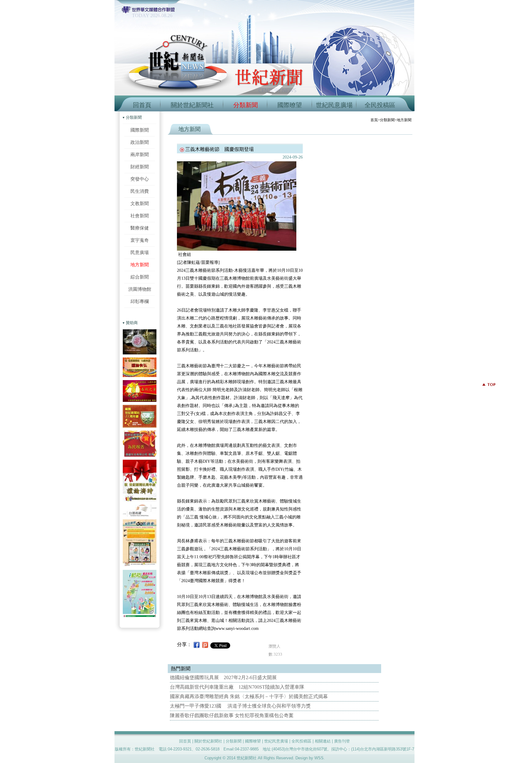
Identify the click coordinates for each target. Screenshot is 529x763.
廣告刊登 (342, 741)
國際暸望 (289, 105)
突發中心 (139, 178)
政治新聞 (139, 142)
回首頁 (142, 105)
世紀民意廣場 (334, 105)
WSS (319, 758)
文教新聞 (139, 203)
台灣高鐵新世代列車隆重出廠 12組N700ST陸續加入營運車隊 (237, 687)
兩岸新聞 (139, 154)
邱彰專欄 (139, 301)
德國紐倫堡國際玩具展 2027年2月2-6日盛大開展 (223, 677)
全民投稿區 (380, 105)
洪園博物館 (139, 289)
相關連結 (323, 741)
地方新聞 (139, 264)
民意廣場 (139, 252)
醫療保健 (139, 227)
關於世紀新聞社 (192, 105)
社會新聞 (139, 215)
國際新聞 (139, 130)
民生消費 (139, 191)
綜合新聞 (139, 276)
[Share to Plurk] (205, 644)
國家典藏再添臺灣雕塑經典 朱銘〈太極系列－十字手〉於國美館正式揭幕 (249, 696)
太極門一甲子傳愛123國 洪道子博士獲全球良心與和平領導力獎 (240, 706)
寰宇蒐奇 (139, 240)
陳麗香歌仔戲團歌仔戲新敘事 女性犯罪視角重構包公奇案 (232, 715)
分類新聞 (245, 105)
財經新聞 (139, 166)
